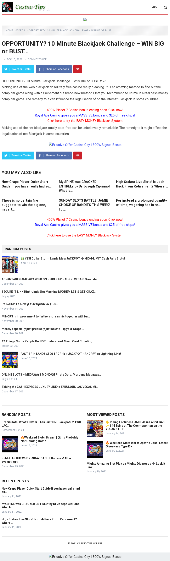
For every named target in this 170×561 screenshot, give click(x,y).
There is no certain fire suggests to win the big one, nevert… (24, 204)
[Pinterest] (77, 69)
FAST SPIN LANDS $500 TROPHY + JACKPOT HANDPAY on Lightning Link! (71, 353)
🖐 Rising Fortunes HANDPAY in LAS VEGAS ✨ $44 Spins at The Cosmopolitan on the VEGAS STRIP (135, 425)
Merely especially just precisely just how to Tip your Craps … (43, 329)
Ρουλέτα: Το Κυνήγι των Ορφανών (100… (30, 304)
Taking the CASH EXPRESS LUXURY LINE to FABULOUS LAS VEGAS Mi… (50, 386)
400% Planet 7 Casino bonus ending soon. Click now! (85, 110)
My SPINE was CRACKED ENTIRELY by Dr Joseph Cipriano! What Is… (84, 186)
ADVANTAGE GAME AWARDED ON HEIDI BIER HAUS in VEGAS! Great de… (50, 279)
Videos (20, 30)
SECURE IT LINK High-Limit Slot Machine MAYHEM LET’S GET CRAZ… (49, 291)
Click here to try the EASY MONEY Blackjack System (85, 121)
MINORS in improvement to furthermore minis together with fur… (46, 316)
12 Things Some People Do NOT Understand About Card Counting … (48, 341)
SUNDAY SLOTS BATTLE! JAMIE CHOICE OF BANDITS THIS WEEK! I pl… (84, 204)
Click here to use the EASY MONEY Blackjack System (85, 235)
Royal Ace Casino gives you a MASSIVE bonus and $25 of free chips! (85, 115)
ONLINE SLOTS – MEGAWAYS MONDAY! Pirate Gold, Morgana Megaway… (51, 374)
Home (9, 30)
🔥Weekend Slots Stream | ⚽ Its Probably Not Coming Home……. (49, 439)
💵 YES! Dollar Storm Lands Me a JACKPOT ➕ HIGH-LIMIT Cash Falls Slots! (73, 258)
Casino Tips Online (89, 543)
